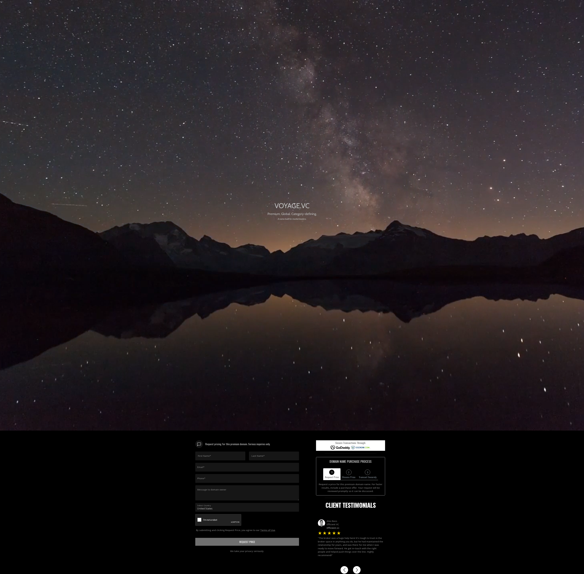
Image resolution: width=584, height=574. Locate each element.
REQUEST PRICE (247, 542)
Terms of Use (267, 530)
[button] (344, 570)
